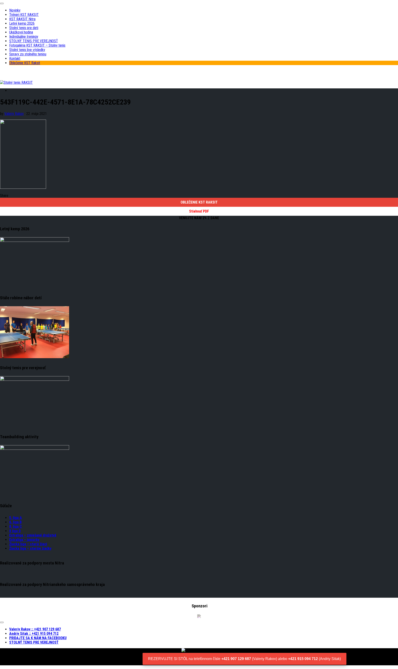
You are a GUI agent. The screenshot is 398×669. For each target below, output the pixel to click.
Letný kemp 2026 (22, 23)
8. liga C (15, 526)
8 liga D (15, 531)
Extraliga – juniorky (24, 539)
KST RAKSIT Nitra (22, 19)
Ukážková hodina (21, 32)
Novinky (14, 10)
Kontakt (14, 58)
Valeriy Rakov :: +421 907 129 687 (35, 629)
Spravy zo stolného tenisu (27, 54)
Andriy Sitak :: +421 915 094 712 (34, 633)
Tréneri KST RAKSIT (24, 14)
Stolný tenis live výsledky (27, 50)
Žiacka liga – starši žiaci (28, 544)
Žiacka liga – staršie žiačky (30, 548)
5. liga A (15, 518)
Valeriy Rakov (14, 113)
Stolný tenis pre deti (23, 28)
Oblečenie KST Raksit (24, 63)
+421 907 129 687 (236, 659)
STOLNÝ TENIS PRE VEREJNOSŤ (33, 41)
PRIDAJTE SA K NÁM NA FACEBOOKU (38, 638)
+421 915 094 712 (303, 659)
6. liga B (15, 522)
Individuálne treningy (23, 36)
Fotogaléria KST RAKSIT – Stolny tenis (37, 45)
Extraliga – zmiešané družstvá (32, 535)
